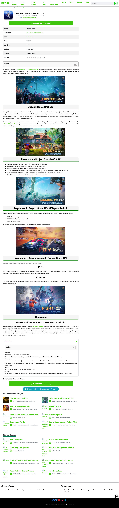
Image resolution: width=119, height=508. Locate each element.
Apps (71, 2)
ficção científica (38, 327)
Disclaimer (67, 492)
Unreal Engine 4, (9, 124)
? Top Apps (22, 3)
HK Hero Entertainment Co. (30, 17)
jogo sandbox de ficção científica (27, 69)
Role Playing (20, 7)
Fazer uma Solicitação (37, 490)
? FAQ (44, 3)
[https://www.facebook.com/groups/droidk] (53, 500)
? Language (54, 3)
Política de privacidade (88, 490)
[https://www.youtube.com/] (59, 500)
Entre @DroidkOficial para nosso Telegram (42, 389)
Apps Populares (10, 490)
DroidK (6, 3)
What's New (8, 341)
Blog (87, 2)
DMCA (111, 490)
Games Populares (22, 490)
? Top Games (33, 3)
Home (64, 2)
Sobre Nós (67, 490)
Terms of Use (102, 490)
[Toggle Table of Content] (74, 64)
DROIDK (60, 504)
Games (79, 2)
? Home (14, 3)
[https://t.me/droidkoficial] (65, 500)
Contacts (76, 490)
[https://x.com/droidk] (56, 500)
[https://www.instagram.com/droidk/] (62, 500)
